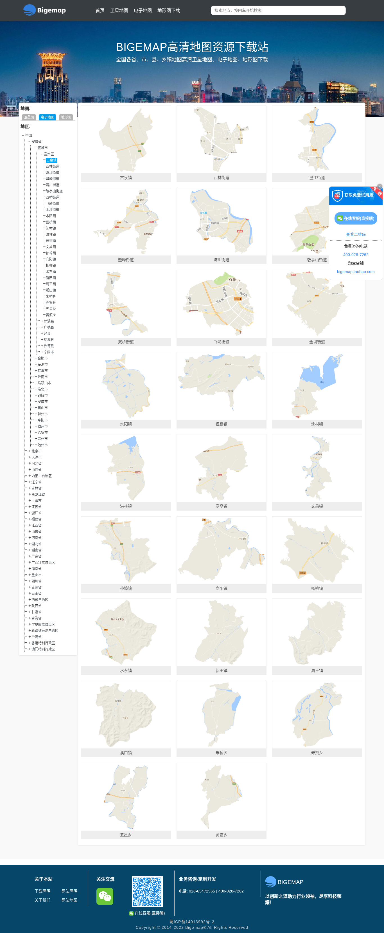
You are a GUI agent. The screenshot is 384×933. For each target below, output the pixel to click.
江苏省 (36, 507)
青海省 (36, 618)
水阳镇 (51, 216)
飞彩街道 (52, 204)
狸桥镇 (51, 222)
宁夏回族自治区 (43, 625)
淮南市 (43, 377)
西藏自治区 (39, 600)
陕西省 (36, 606)
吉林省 (36, 488)
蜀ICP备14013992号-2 (192, 921)
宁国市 (49, 352)
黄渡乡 (51, 315)
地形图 (66, 117)
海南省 (36, 569)
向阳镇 (51, 259)
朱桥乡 (51, 297)
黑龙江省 (38, 495)
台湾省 (36, 637)
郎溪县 (49, 321)
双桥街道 (52, 197)
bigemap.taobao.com (356, 271)
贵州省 (36, 587)
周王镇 (51, 284)
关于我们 (42, 900)
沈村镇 (51, 228)
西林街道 (52, 167)
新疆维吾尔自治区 (44, 631)
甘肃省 (36, 612)
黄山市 (43, 408)
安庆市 (43, 402)
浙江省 (36, 513)
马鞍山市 (44, 383)
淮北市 (43, 389)
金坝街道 (52, 210)
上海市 (36, 501)
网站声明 (69, 891)
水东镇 (51, 272)
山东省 (36, 532)
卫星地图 (119, 10)
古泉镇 (51, 160)
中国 (28, 136)
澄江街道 (52, 173)
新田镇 (51, 278)
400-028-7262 (356, 254)
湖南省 (36, 550)
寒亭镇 (51, 241)
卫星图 (29, 117)
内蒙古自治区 (41, 476)
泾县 (47, 334)
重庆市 (36, 575)
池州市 (43, 445)
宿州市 (43, 427)
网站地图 (69, 900)
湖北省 (36, 544)
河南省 (36, 538)
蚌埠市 (43, 371)
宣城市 (43, 148)
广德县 (49, 327)
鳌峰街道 (52, 179)
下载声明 (42, 891)
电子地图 (143, 10)
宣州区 (49, 154)
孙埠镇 (51, 253)
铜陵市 (43, 396)
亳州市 (43, 439)
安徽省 (36, 142)
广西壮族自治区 (43, 563)
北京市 (36, 451)
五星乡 (51, 309)
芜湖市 (43, 365)
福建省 (36, 519)
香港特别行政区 (43, 643)
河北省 (36, 464)
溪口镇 (51, 290)
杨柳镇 (51, 266)
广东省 (36, 557)
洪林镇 (51, 235)
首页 (100, 10)
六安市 (43, 433)
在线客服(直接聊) (149, 913)
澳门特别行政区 (43, 649)
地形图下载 (168, 10)
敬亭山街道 (54, 191)
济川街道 (52, 185)
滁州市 (43, 414)
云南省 (36, 594)
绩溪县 (49, 340)
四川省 (36, 581)
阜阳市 (43, 420)
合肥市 (43, 358)
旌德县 (49, 346)
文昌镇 (51, 247)
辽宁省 (36, 482)
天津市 (36, 457)
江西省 (36, 526)
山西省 (36, 470)
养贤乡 (51, 303)
